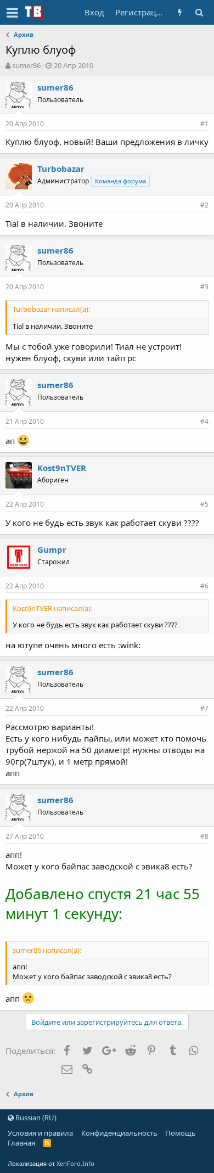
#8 (204, 836)
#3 (204, 286)
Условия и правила (40, 1133)
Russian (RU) (35, 1118)
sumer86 (26, 65)
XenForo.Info (75, 1163)
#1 (204, 123)
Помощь (180, 1133)
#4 (204, 421)
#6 (204, 586)
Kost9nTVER (61, 467)
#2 (204, 205)
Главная (21, 1143)
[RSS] (47, 1143)
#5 (204, 504)
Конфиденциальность (119, 1133)
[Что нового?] (179, 12)
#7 (204, 708)
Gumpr (51, 549)
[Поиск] (199, 12)
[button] (12, 13)
